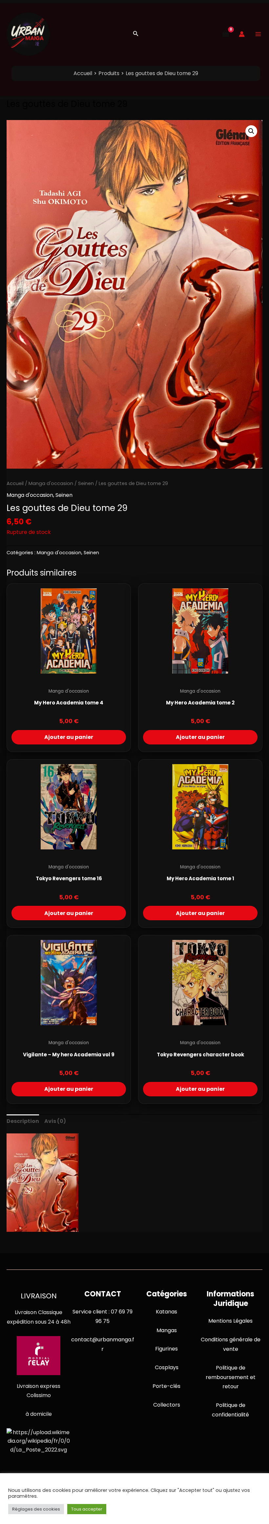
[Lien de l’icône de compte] (242, 34)
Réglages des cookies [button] (36, 1509)
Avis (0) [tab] (55, 1121)
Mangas (166, 1330)
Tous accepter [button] (86, 1509)
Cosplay (165, 1367)
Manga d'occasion (51, 483)
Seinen (86, 483)
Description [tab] (23, 1121)
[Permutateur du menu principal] (258, 34)
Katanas (166, 1311)
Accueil (15, 483)
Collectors (166, 1405)
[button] (136, 34)
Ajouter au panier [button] (68, 737)
